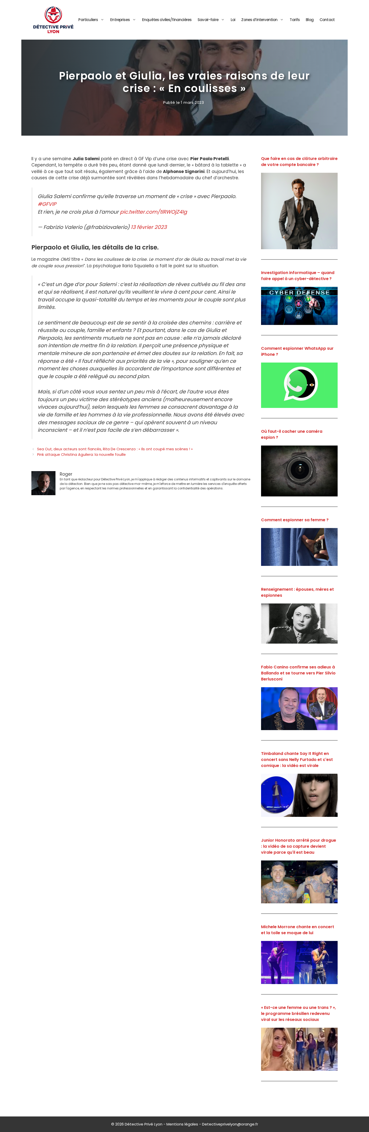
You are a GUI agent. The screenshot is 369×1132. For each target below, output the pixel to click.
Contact (327, 19)
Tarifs (295, 19)
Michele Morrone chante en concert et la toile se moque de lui (297, 930)
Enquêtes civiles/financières (167, 19)
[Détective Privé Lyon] (53, 19)
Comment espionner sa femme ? (295, 520)
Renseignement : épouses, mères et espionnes (297, 592)
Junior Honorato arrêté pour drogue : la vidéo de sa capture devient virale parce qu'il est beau (298, 846)
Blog (310, 19)
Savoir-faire (208, 19)
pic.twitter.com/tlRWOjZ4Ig (153, 211)
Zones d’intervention (259, 19)
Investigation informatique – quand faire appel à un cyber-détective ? (297, 276)
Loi (233, 19)
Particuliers (88, 19)
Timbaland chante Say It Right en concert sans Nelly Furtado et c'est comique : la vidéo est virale (297, 759)
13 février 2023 (149, 227)
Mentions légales (182, 1124)
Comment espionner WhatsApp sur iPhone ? (297, 351)
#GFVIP (47, 204)
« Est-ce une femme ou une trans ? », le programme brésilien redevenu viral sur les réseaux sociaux (298, 1013)
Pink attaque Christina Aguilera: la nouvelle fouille (81, 454)
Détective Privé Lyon (143, 1124)
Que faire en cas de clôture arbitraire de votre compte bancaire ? (299, 161)
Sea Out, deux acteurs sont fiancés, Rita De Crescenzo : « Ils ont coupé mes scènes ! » (115, 449)
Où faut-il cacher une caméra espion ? (291, 434)
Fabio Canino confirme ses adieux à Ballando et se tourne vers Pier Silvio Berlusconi (298, 673)
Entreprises (120, 19)
